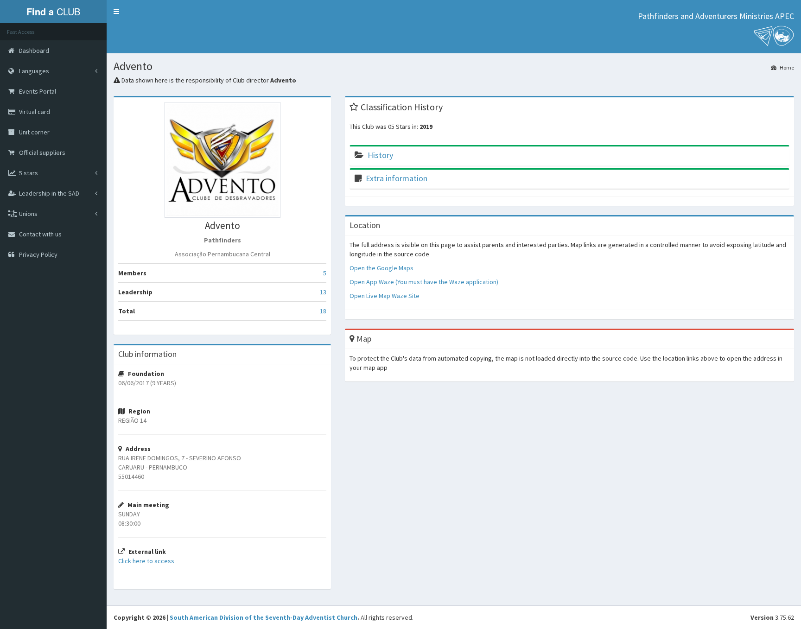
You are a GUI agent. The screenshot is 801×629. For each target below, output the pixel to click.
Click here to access (146, 561)
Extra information (396, 178)
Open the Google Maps (381, 268)
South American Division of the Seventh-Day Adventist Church (263, 617)
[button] (116, 11)
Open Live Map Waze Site (385, 296)
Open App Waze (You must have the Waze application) (424, 282)
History (380, 155)
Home (786, 67)
